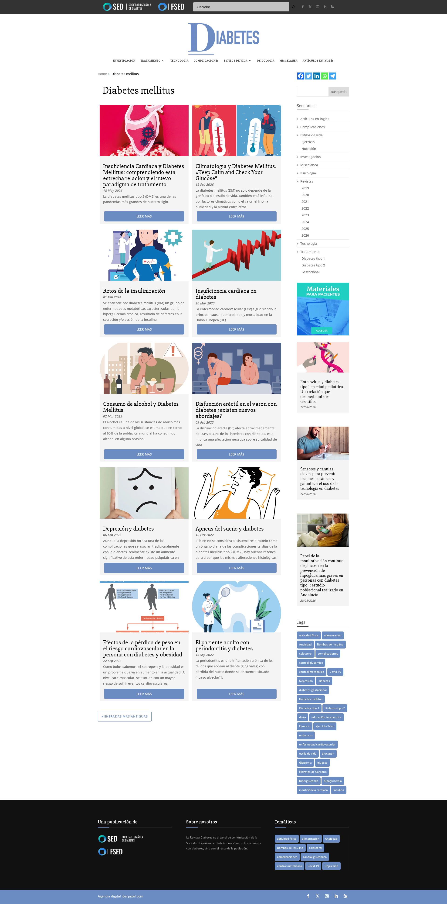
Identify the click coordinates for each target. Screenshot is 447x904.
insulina (338, 790)
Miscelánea (289, 60)
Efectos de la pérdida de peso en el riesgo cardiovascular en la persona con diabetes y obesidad (142, 648)
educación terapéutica (327, 717)
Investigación (124, 60)
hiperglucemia (308, 781)
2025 (305, 228)
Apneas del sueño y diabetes (230, 528)
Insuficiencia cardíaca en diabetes (226, 294)
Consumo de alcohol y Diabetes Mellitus (141, 407)
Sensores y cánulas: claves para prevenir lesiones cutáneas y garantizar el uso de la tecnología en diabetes (319, 478)
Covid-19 (335, 672)
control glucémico (311, 663)
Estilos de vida (235, 60)
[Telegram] (332, 75)
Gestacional (310, 272)
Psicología (265, 60)
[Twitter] (308, 75)
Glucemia (305, 763)
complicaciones (328, 654)
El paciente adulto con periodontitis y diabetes (224, 645)
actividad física (308, 635)
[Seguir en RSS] (332, 7)
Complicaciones (206, 60)
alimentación (333, 635)
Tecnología (179, 60)
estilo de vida (307, 754)
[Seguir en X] (310, 7)
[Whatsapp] (324, 75)
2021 (305, 201)
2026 (305, 235)
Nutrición (308, 148)
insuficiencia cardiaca (313, 790)
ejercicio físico (325, 726)
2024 (305, 222)
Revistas (306, 181)
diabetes (324, 681)
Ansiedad (305, 644)
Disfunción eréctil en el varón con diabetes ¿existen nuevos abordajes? (236, 410)
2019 (305, 188)
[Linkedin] (316, 75)
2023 (305, 215)
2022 (305, 208)
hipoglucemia (333, 781)
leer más (144, 216)
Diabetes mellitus (310, 699)
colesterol (305, 654)
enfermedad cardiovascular (317, 744)
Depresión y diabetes (128, 528)
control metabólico (311, 672)
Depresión (306, 681)
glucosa (322, 763)
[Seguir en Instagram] (317, 7)
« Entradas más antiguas (125, 716)
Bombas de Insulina (330, 644)
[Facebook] (300, 75)
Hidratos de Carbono (313, 772)
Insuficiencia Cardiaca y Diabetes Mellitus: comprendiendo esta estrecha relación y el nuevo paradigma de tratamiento (143, 175)
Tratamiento (151, 60)
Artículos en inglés (318, 60)
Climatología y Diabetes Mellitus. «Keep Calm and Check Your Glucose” (236, 172)
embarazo (305, 735)
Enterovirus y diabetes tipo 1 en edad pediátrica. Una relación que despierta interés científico (322, 391)
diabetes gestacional (313, 690)
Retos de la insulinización (134, 291)
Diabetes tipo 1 (313, 258)
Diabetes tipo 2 (313, 265)
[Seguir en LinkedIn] (325, 7)
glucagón (328, 754)
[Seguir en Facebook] (302, 7)
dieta (302, 717)
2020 (305, 195)
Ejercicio (308, 142)
